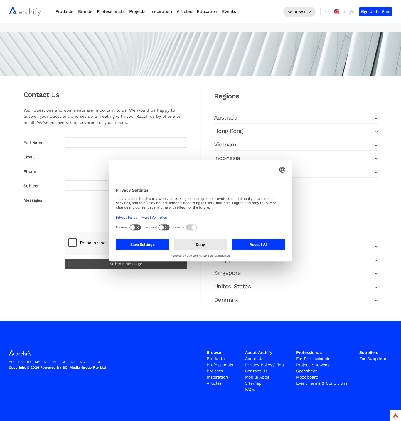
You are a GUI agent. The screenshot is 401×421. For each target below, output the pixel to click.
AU (11, 362)
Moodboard (307, 377)
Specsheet (306, 371)
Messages (32, 200)
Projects (137, 11)
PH (55, 362)
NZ (46, 362)
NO (82, 362)
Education (207, 11)
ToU (280, 364)
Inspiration (161, 11)
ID (29, 362)
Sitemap (253, 383)
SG (64, 362)
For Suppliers (372, 358)
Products (64, 11)
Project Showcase (314, 364)
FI (90, 362)
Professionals (110, 11)
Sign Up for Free (375, 11)
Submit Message (125, 263)
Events (229, 11)
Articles (184, 11)
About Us (254, 358)
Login (349, 11)
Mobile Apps (257, 377)
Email (29, 157)
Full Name (33, 142)
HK (20, 362)
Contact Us (256, 371)
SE (99, 362)
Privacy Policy (260, 364)
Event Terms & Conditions (322, 383)
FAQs (250, 389)
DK (73, 362)
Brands (85, 11)
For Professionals (313, 358)
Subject (31, 185)
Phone (29, 171)
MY (37, 362)
